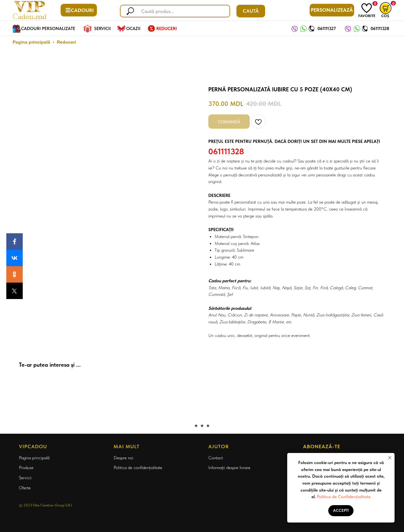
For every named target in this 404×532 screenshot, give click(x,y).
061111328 (380, 28)
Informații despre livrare (229, 467)
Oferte (25, 487)
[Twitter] (14, 291)
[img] (366, 8)
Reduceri (66, 42)
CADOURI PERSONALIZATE (48, 28)
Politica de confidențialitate (138, 467)
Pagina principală (31, 42)
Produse (26, 467)
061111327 (327, 28)
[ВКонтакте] (14, 258)
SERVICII (102, 28)
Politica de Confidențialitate (344, 496)
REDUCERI (166, 28)
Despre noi (123, 457)
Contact (215, 457)
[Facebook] (14, 241)
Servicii (25, 477)
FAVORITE (366, 16)
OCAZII (133, 28)
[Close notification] (390, 458)
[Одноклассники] (14, 274)
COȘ (385, 16)
